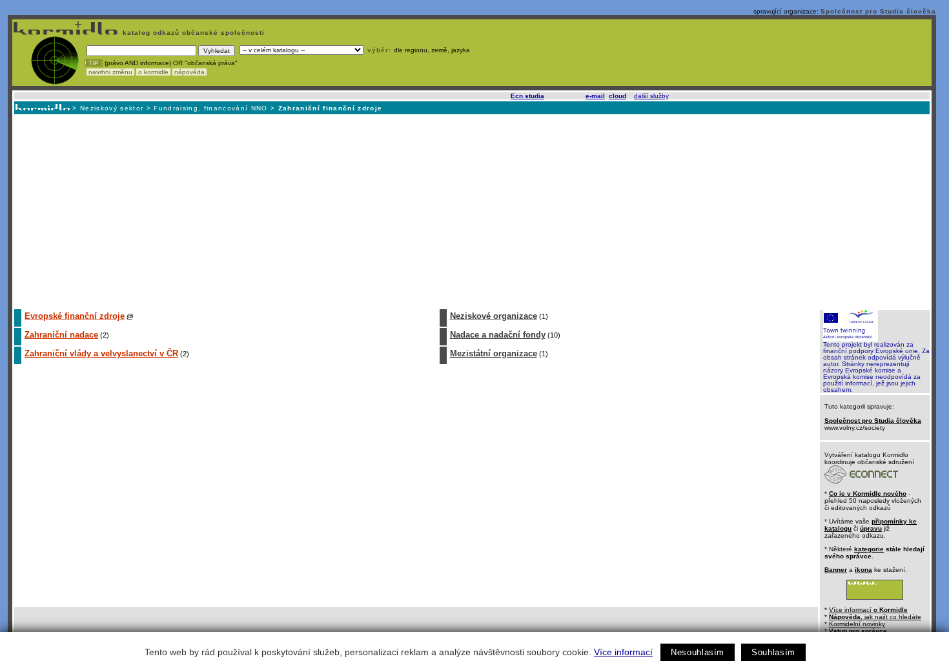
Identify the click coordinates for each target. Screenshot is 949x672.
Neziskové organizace (493, 316)
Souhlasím (773, 652)
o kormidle (153, 72)
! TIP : (94, 62)
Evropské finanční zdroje (75, 316)
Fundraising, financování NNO (210, 108)
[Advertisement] (471, 211)
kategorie (869, 549)
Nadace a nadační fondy (498, 335)
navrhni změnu (110, 72)
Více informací (623, 652)
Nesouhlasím (697, 652)
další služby (651, 95)
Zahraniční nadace (61, 335)
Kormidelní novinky (857, 623)
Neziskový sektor (111, 108)
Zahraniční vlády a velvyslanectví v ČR (101, 353)
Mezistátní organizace (493, 353)
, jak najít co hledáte (875, 616)
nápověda (189, 72)
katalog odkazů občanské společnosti (192, 32)
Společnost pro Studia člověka (878, 11)
